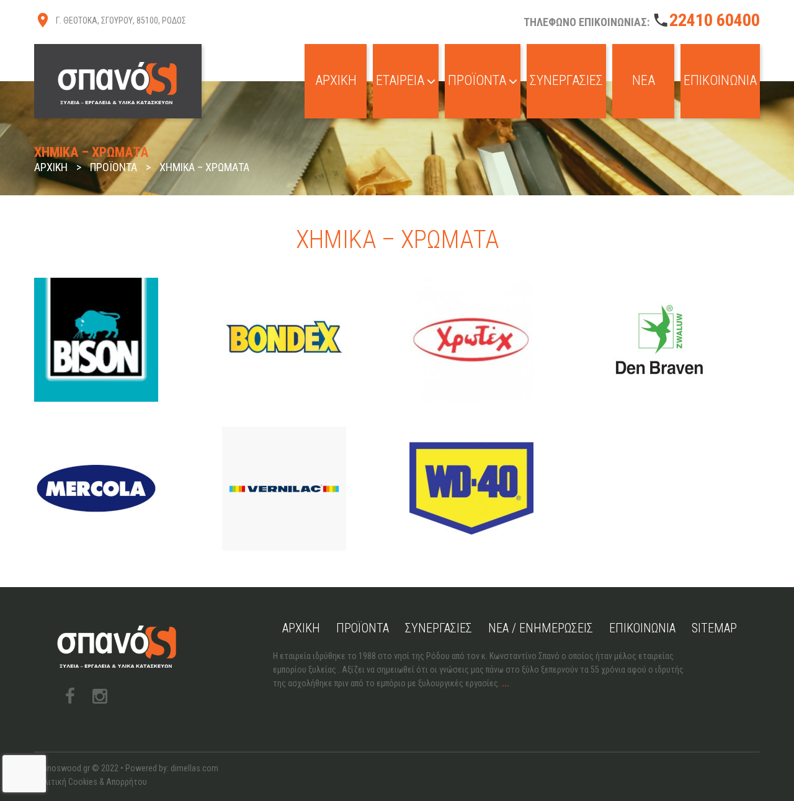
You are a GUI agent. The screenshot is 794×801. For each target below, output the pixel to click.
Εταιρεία (400, 80)
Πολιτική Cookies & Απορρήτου (90, 782)
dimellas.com (194, 768)
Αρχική (336, 80)
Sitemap (714, 628)
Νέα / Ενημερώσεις (540, 628)
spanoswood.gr (62, 768)
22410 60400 (714, 20)
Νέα (643, 80)
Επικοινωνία (720, 80)
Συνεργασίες (566, 80)
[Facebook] (70, 696)
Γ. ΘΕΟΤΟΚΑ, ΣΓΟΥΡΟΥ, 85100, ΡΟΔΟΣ (121, 20)
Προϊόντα (477, 80)
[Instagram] (99, 696)
